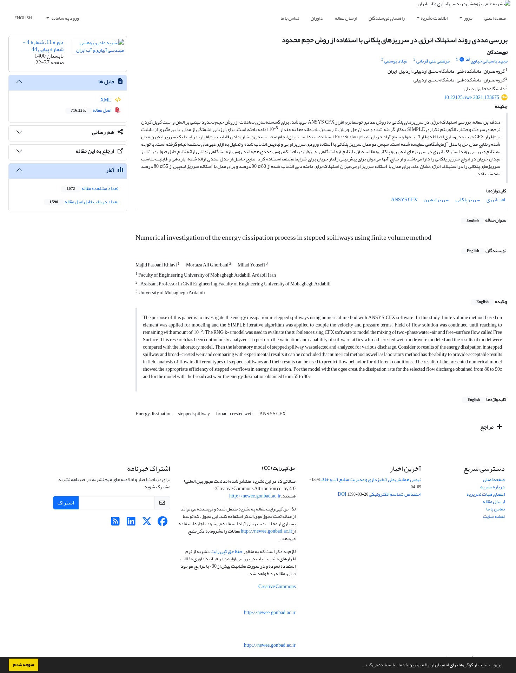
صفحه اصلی (495, 18)
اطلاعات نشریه (434, 18)
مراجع (487, 427)
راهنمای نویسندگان (387, 18)
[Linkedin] (131, 523)
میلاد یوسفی (395, 61)
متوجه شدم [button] (23, 664)
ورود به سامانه (65, 18)
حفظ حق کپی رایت (227, 551)
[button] (361, 666)
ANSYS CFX (404, 199)
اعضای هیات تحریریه (486, 494)
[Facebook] (162, 523)
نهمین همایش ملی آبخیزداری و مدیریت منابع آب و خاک (370, 479)
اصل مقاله (91, 110)
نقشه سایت (494, 516)
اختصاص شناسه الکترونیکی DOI (379, 494)
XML (106, 100)
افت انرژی (496, 199)
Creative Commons (277, 586)
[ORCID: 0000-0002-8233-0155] (461, 59)
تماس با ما (289, 18)
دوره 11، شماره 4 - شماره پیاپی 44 (43, 45)
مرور (468, 18)
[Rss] (115, 523)
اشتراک (66, 502)
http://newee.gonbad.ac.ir (255, 496)
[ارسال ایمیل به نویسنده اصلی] (467, 59)
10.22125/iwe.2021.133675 (471, 97)
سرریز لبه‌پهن (436, 199)
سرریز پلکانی (468, 199)
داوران (317, 18)
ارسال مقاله (346, 18)
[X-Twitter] (146, 523)
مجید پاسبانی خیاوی (489, 61)
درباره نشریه (492, 486)
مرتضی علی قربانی (433, 61)
